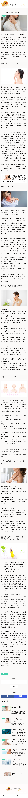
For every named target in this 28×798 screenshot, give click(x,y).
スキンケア (5, 673)
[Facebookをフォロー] (7, 696)
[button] (14, 686)
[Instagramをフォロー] (20, 696)
